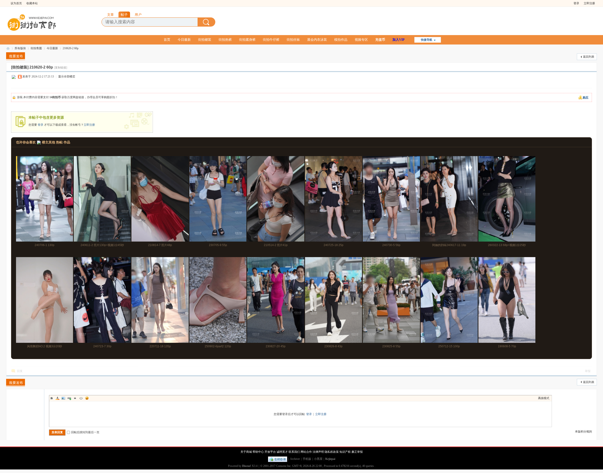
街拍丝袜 (293, 39)
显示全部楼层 (66, 76)
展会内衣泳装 (317, 39)
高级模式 (543, 398)
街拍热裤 (225, 39)
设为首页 (16, 3)
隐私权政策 (332, 451)
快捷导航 (426, 39)
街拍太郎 (8, 48)
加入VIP (398, 39)
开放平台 (270, 451)
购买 (585, 97)
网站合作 (306, 451)
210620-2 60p (70, 48)
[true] (206, 22)
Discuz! (246, 466)
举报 (588, 371)
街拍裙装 (204, 39)
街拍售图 (36, 48)
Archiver (295, 459)
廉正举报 (357, 451)
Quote (75, 398)
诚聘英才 (282, 451)
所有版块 (20, 48)
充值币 (380, 39)
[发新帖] (15, 56)
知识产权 (345, 451)
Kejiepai (330, 459)
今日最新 (184, 39)
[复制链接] (60, 67)
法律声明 (318, 451)
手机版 (307, 459)
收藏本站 (32, 3)
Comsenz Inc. (283, 466)
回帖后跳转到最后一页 (85, 432)
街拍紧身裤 (247, 39)
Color (57, 398)
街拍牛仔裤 (271, 39)
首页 (167, 39)
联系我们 (294, 451)
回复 (20, 371)
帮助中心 (258, 451)
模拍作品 (340, 39)
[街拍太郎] (32, 21)
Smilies (87, 398)
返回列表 (588, 56)
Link (69, 398)
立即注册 (589, 3)
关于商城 (246, 451)
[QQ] (277, 459)
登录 (576, 3)
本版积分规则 (583, 431)
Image (63, 398)
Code (81, 398)
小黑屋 (318, 459)
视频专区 (361, 39)
